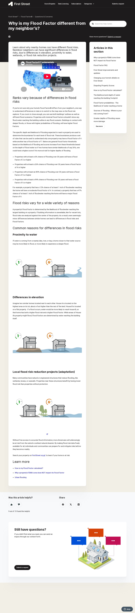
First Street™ (13, 17)
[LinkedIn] (79, 504)
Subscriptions (76, 4)
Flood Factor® (26, 17)
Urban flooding (20, 477)
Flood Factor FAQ (100, 65)
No (19, 504)
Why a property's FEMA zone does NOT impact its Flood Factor (39, 473)
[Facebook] (63, 504)
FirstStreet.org (38, 455)
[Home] (19, 4)
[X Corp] (71, 504)
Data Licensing (63, 4)
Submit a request (118, 4)
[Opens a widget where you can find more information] (127, 609)
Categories (88, 4)
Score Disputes (50, 4)
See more (99, 126)
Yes (11, 504)
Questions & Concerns (44, 17)
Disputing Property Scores (104, 85)
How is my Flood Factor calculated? (29, 468)
